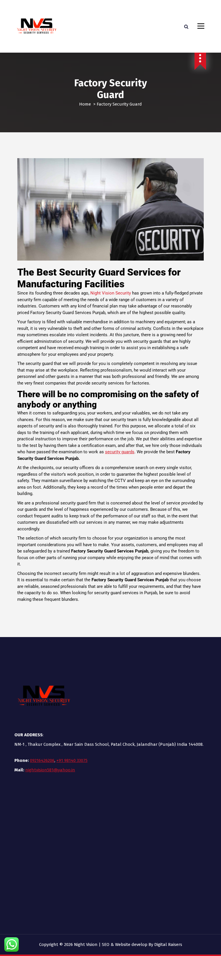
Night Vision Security (110, 293)
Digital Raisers (168, 944)
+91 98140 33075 (71, 760)
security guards (119, 451)
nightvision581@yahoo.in (50, 770)
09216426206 (42, 760)
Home (85, 104)
